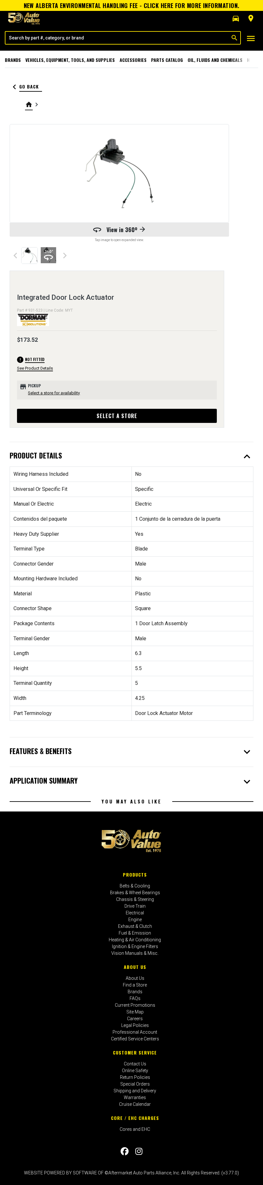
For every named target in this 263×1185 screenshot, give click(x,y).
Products (135, 874)
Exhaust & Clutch (135, 926)
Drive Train (135, 906)
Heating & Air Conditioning (135, 939)
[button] (236, 18)
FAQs (135, 998)
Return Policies (135, 1077)
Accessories (133, 59)
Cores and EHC (135, 1129)
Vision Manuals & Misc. (134, 953)
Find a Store (135, 985)
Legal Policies (135, 1025)
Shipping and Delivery (135, 1090)
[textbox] (117, 38)
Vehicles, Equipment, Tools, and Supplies (70, 59)
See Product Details (35, 368)
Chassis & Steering (135, 899)
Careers (135, 1018)
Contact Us (135, 1063)
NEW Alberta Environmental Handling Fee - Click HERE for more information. (132, 5)
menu (251, 38)
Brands (13, 59)
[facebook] (125, 1151)
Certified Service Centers (135, 1038)
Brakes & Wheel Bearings (135, 892)
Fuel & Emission (135, 933)
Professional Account (135, 1032)
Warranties (135, 1097)
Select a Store (117, 416)
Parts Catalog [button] (167, 59)
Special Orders (135, 1084)
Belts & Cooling (135, 885)
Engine (135, 919)
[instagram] (138, 1151)
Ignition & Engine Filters (135, 946)
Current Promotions (135, 1005)
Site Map (135, 1011)
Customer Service (135, 1052)
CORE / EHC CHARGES (135, 1117)
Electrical (135, 912)
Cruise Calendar (135, 1104)
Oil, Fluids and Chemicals (215, 59)
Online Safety (135, 1070)
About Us (135, 966)
